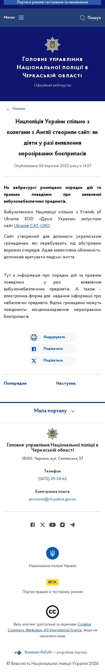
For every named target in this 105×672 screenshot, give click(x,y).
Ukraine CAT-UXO (32, 226)
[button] (52, 411)
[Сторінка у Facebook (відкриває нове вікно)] (33, 525)
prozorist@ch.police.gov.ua (52, 499)
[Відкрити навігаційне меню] (21, 17)
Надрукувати (54, 337)
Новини (18, 109)
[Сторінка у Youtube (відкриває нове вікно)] (52, 525)
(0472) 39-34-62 (52, 479)
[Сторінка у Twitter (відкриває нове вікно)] (43, 525)
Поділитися (53, 349)
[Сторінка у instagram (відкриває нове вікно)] (62, 525)
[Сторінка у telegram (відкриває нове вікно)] (72, 525)
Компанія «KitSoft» (39, 652)
